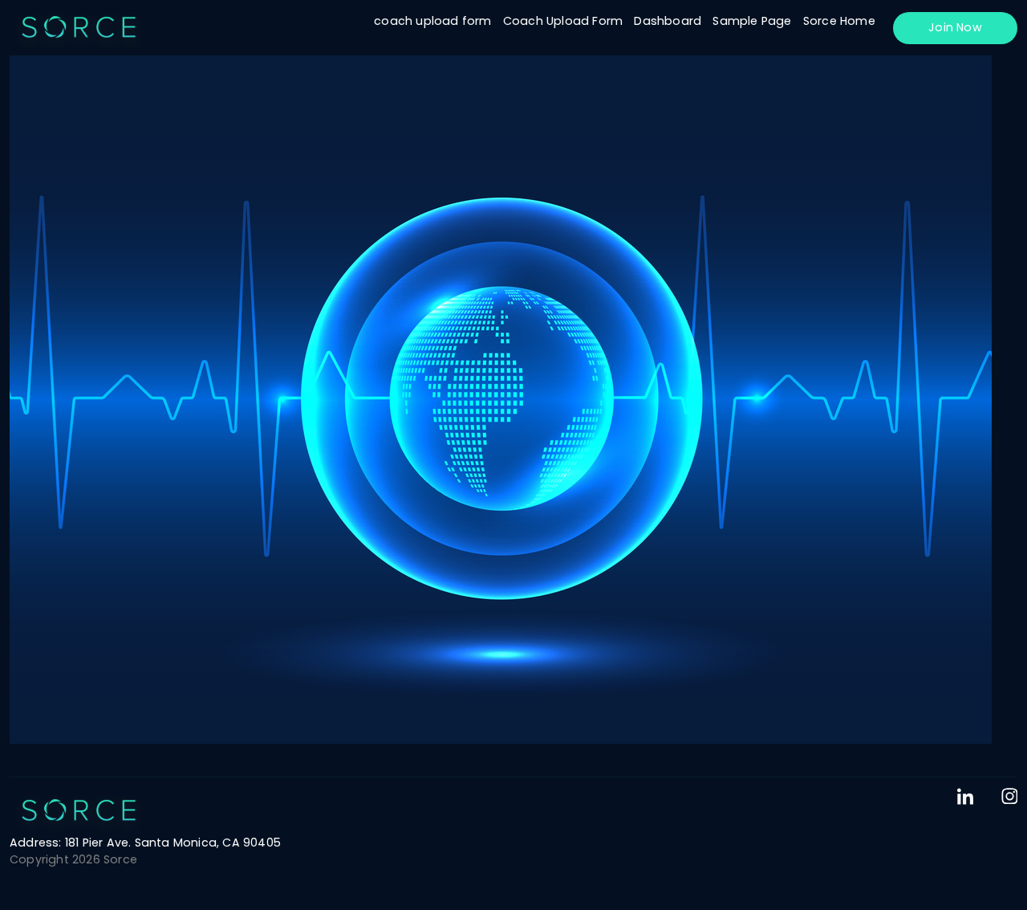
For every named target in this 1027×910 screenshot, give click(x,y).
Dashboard (667, 21)
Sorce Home (839, 21)
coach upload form (432, 21)
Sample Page (751, 21)
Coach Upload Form (563, 21)
